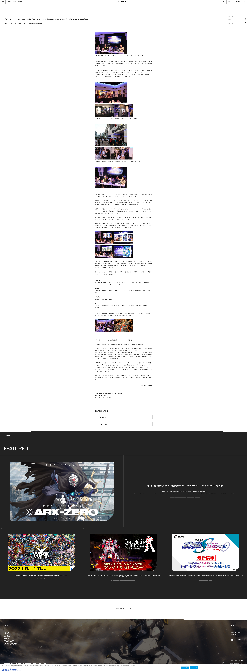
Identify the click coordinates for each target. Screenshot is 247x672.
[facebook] (245, 22)
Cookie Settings (185, 667)
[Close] (245, 667)
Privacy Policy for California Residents (10, 669)
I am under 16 (194, 667)
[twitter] (245, 20)
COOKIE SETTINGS (237, 639)
